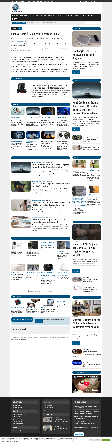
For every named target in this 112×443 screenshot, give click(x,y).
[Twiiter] (83, 1)
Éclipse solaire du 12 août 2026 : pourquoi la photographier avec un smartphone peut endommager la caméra (47, 145)
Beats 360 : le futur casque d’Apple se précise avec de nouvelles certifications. (51, 184)
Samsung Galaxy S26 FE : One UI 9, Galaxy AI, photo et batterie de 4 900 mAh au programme (18, 123)
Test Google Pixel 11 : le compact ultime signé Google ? (84, 54)
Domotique (69, 15)
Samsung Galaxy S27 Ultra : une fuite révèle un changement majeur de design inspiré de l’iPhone (63, 123)
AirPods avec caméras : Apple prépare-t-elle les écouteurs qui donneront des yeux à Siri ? (48, 220)
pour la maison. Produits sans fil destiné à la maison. (48, 275)
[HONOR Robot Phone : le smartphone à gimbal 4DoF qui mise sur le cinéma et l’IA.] (48, 114)
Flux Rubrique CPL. (18, 421)
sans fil (42, 38)
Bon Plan (43, 272)
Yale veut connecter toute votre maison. (32, 276)
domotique (15, 238)
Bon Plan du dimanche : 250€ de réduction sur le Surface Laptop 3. (48, 311)
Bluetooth (36, 116)
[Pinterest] (94, 1)
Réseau (75, 297)
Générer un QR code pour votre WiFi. (22, 430)
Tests (84, 15)
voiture (47, 38)
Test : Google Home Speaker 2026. (60, 429)
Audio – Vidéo (35, 15)
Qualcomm (19, 307)
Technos (29, 1)
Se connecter (16, 405)
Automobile (77, 15)
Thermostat (50, 245)
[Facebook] (80, 1)
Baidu (21, 38)
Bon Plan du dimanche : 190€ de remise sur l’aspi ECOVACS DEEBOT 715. (48, 281)
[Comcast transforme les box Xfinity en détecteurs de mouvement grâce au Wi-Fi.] (86, 314)
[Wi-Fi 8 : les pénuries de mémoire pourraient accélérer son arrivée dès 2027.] (77, 364)
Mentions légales (48, 410)
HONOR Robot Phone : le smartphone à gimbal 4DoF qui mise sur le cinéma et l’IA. (47, 123)
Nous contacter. (48, 405)
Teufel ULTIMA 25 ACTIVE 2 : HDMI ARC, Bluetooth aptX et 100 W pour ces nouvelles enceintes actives (51, 203)
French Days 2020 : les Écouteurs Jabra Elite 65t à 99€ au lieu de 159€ (32, 311)
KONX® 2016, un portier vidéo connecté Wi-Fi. (17, 253)
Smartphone (15, 104)
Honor (33, 117)
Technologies (82, 205)
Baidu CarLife (27, 38)
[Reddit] (89, 1)
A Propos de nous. (48, 407)
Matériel (74, 198)
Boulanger (46, 1)
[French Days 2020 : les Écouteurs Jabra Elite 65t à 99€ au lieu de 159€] (33, 305)
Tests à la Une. (77, 28)
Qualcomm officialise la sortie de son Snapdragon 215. (17, 312)
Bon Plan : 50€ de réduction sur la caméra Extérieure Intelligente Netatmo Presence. (63, 256)
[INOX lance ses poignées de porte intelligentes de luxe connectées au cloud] (33, 248)
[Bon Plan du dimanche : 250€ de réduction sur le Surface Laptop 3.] (48, 305)
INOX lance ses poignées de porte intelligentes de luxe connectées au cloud (32, 253)
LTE (38, 38)
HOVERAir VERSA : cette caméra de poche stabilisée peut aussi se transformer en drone (91, 289)
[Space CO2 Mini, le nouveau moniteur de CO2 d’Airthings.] (63, 270)
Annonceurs (47, 409)
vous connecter (23, 333)
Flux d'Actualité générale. (19, 414)
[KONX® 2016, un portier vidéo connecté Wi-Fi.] (18, 248)
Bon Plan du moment (17, 78)
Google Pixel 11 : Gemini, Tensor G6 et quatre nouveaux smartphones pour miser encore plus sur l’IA (32, 147)
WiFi (55, 38)
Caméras (65, 250)
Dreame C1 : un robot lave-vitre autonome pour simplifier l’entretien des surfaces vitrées (17, 276)
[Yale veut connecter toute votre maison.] (33, 270)
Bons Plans (15, 19)
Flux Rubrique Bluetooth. (19, 420)
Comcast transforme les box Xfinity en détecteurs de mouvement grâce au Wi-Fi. (86, 323)
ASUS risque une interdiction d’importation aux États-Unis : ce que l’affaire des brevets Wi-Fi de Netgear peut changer (86, 353)
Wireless (59, 38)
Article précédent (34, 291)
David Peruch (20, 41)
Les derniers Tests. (49, 415)
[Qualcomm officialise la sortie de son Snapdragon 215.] (18, 305)
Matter (93, 196)
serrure (35, 250)
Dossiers (90, 15)
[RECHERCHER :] (92, 23)
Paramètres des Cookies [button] (95, 440)
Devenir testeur (17, 407)
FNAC (52, 1)
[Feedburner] (97, 1)
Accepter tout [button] (106, 440)
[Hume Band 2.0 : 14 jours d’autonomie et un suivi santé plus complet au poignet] (86, 239)
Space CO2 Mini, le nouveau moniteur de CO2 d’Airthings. (63, 278)
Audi (18, 38)
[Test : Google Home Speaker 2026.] (47, 429)
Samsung (18, 117)
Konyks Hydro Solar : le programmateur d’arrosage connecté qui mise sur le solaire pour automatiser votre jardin (93, 177)
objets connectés (24, 15)
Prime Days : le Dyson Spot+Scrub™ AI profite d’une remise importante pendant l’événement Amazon (49, 86)
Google (33, 141)
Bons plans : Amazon (37, 1)
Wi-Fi (51, 38)
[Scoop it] (100, 1)
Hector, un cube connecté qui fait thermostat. (48, 248)
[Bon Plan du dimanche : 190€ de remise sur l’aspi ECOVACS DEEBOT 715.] (48, 270)
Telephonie (15, 15)
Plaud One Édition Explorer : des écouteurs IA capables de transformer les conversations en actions (33, 123)
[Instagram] (86, 1)
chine (33, 38)
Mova (78, 198)
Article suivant (47, 291)
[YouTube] (91, 1)
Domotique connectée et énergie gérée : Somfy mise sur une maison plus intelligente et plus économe (79, 173)
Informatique (51, 15)
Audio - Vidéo (29, 116)
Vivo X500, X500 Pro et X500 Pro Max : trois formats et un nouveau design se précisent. (16, 145)
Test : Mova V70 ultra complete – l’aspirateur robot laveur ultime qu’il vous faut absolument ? (79, 211)
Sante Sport (61, 15)
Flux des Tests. (17, 418)
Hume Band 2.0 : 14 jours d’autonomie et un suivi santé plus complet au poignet (84, 249)
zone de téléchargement (20, 1)
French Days (29, 307)
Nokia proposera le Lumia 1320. (62, 305)
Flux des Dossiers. (17, 416)
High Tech (43, 15)
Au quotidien (44, 242)
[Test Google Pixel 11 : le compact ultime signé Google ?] (86, 46)
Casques (28, 117)
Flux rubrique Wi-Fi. (18, 423)
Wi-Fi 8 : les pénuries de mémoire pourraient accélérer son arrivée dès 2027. (91, 364)
